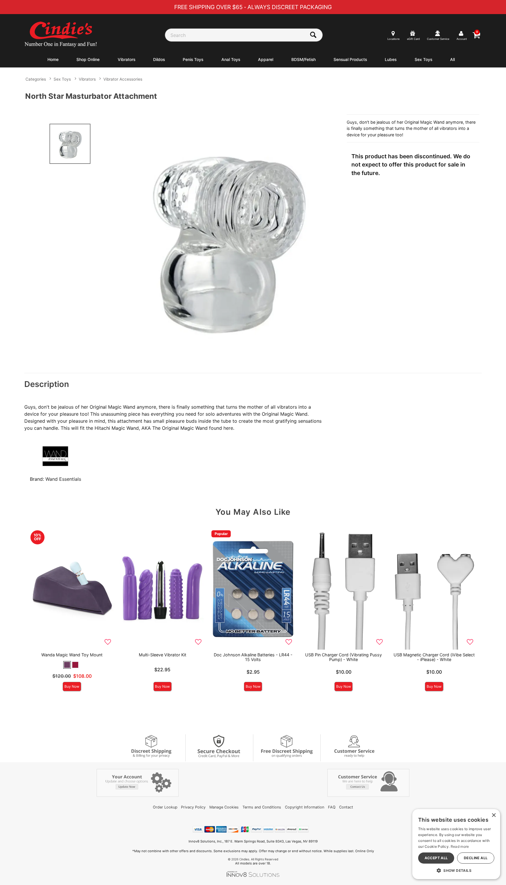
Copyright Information (304, 807)
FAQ (332, 807)
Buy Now (71, 686)
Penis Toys (193, 59)
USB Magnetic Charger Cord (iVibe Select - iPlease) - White (434, 657)
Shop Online (88, 59)
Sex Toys (423, 59)
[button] (67, 665)
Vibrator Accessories (122, 79)
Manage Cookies (224, 807)
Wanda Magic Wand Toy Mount (71, 654)
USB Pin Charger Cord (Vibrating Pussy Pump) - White (343, 657)
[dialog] (456, 844)
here (228, 428)
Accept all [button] (436, 858)
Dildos (159, 59)
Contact (346, 807)
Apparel (265, 59)
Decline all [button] (476, 858)
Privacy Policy (193, 807)
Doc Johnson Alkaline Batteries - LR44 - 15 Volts (253, 657)
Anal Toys (230, 59)
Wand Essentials (63, 479)
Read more (460, 846)
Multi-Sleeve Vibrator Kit (162, 654)
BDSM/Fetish (303, 59)
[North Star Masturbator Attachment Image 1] (230, 239)
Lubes (390, 59)
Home (53, 59)
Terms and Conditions (261, 807)
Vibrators (126, 59)
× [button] (493, 815)
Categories (35, 79)
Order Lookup (165, 807)
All (452, 59)
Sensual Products (350, 59)
